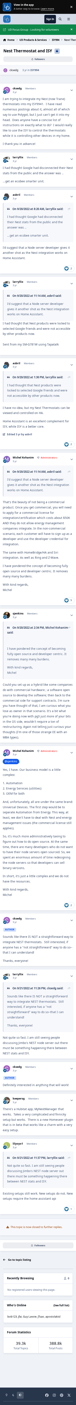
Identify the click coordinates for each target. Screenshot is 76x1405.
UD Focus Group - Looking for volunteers (33, 29)
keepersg (19, 1098)
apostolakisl (52, 1316)
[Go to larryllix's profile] (6, 159)
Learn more (7, 7)
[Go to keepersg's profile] (6, 1100)
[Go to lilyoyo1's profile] (6, 1145)
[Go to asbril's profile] (6, 196)
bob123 (12, 1316)
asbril (16, 195)
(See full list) (61, 1305)
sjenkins (18, 613)
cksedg (14, 70)
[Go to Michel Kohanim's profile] (6, 459)
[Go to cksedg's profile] (5, 70)
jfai (20, 1316)
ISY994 (34, 70)
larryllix (18, 157)
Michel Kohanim (23, 457)
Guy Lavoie (30, 1316)
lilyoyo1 (18, 1143)
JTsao (41, 1316)
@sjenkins (11, 761)
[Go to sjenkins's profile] (6, 615)
